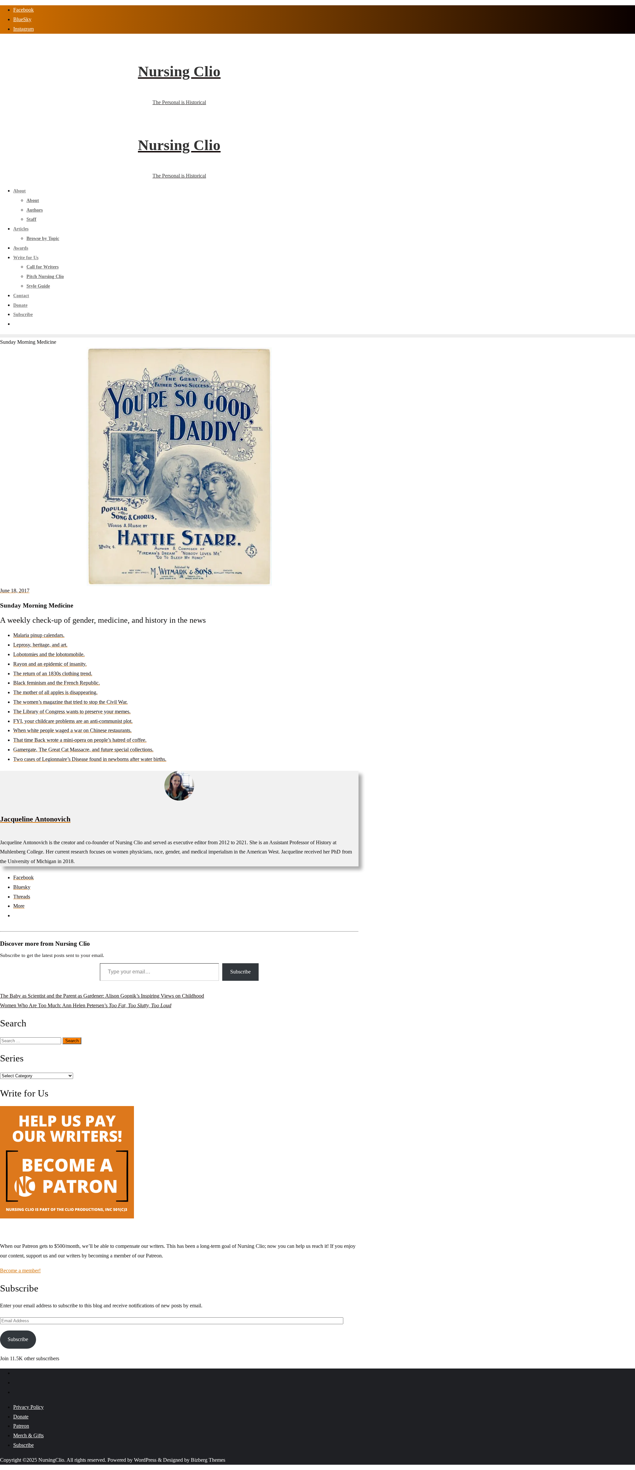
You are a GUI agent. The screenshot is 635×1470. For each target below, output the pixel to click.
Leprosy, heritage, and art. (40, 645)
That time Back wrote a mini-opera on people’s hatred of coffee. (80, 740)
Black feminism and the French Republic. (56, 683)
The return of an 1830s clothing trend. (52, 673)
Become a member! (20, 1270)
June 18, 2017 (14, 590)
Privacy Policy (28, 1407)
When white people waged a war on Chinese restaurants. (72, 730)
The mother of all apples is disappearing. (55, 692)
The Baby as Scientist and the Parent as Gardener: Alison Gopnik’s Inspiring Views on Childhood (102, 996)
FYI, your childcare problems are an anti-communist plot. (73, 721)
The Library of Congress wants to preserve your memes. (72, 711)
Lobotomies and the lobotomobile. (49, 654)
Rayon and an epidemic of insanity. (50, 664)
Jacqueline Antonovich (35, 819)
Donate (20, 1416)
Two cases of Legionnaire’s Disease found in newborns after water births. (89, 759)
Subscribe (240, 971)
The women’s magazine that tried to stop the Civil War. (70, 702)
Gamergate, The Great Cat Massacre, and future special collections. (83, 749)
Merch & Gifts (28, 1435)
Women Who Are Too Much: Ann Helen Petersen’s (85, 1005)
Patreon (21, 1426)
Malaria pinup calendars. (38, 635)
